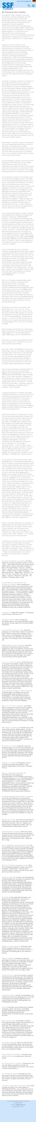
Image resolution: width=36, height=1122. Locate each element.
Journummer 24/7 (18, 1106)
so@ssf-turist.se (20, 1105)
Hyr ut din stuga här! (24, 1)
